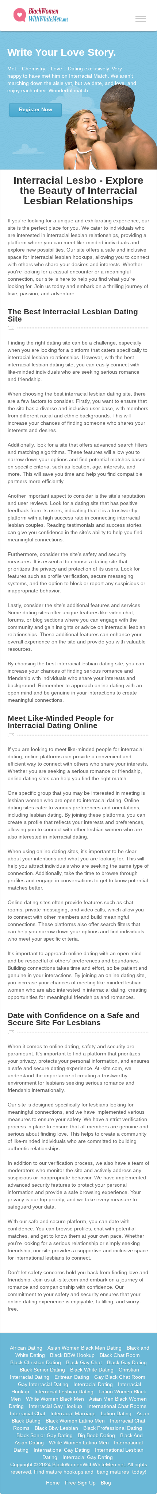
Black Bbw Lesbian (56, 1428)
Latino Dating (116, 1413)
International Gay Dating (62, 1450)
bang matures (113, 1472)
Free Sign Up (80, 1483)
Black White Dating (92, 1370)
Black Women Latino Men (75, 1421)
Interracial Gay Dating (87, 1457)
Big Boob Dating (96, 1435)
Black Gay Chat (84, 1362)
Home (53, 1483)
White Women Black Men (55, 1399)
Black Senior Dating (42, 1370)
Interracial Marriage (73, 1413)
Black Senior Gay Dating (44, 1435)
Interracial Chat (27, 1413)
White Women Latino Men (79, 1443)
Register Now (35, 109)
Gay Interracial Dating (43, 1384)
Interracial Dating (93, 1384)
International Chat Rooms (116, 1406)
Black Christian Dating (35, 1362)
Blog (106, 1483)
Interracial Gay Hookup (55, 1406)
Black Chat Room (120, 1355)
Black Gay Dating (127, 1362)
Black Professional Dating (112, 1428)
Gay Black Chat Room (119, 1377)
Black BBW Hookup (72, 1355)
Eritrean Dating (71, 1377)
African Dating (26, 1348)
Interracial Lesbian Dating (63, 1391)
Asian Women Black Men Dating (84, 1348)
